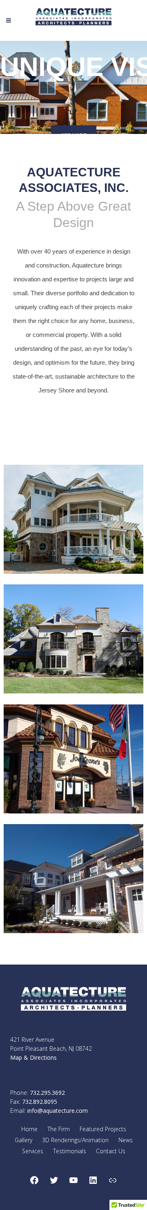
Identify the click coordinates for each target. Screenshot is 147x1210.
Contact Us (110, 1151)
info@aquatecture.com (57, 1110)
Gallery (23, 1140)
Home (29, 1129)
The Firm (58, 1129)
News (125, 1140)
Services (32, 1151)
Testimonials (69, 1151)
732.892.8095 (39, 1101)
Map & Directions (33, 1057)
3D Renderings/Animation (75, 1140)
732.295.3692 (47, 1092)
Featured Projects (103, 1129)
